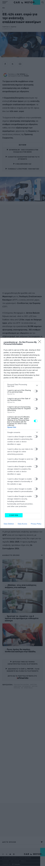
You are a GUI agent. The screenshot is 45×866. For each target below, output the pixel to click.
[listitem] (22, 385)
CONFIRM (13, 515)
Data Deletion (9, 524)
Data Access (22, 524)
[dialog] (22, 433)
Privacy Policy (36, 524)
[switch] (36, 391)
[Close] (40, 342)
